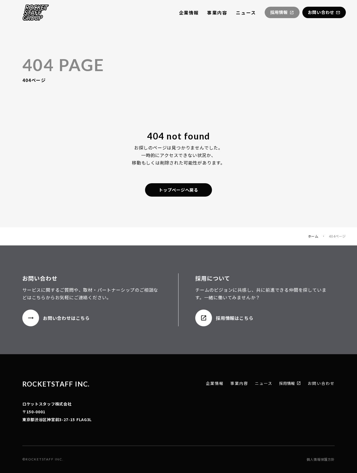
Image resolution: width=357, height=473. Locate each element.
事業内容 (217, 12)
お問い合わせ (321, 383)
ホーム (313, 236)
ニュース (246, 12)
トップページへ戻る (178, 190)
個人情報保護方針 (321, 459)
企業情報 (189, 12)
